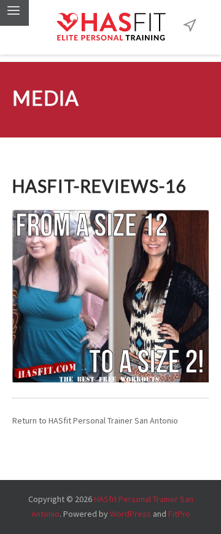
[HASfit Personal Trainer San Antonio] (110, 27)
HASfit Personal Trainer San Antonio (113, 420)
